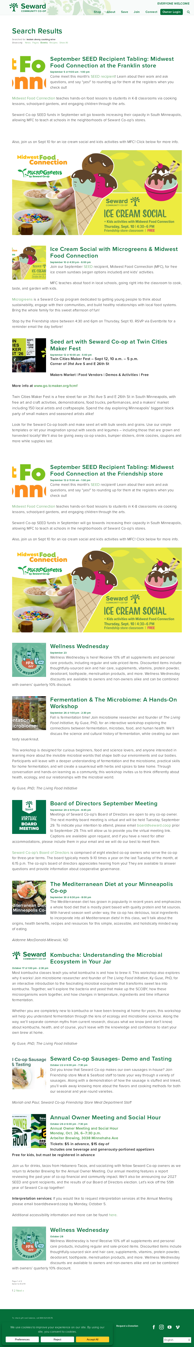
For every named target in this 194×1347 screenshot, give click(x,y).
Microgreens (22, 299)
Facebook (153, 1327)
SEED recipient (103, 76)
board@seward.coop (154, 825)
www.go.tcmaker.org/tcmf (56, 385)
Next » (20, 1290)
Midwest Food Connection (33, 98)
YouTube (170, 1327)
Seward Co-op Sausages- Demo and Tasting (111, 1058)
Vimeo (178, 1327)
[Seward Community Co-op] (33, 7)
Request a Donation (127, 1326)
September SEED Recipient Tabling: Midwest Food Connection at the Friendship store (112, 470)
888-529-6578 (46, 1318)
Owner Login (172, 12)
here (113, 1215)
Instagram (161, 1327)
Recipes (53, 42)
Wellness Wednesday (79, 646)
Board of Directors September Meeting (104, 803)
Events (44, 42)
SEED (89, 266)
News (28, 42)
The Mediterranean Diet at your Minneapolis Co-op (111, 887)
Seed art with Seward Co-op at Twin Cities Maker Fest (108, 344)
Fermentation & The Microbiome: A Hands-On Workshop (113, 702)
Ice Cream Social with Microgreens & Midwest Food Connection (114, 252)
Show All (63, 42)
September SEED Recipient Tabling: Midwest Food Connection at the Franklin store (112, 62)
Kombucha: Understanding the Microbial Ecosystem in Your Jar (106, 958)
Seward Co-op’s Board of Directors (41, 852)
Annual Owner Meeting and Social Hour (105, 1117)
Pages (35, 42)
